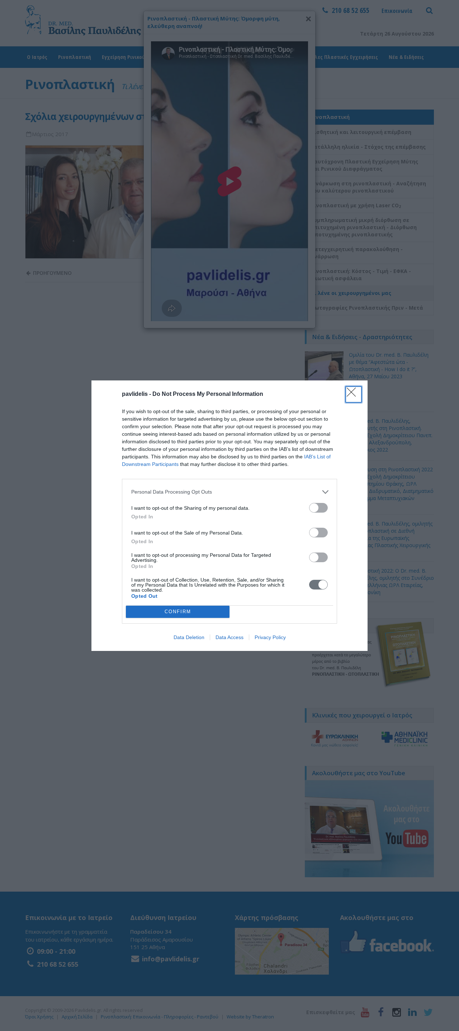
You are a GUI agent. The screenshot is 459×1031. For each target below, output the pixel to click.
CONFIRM (178, 611)
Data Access (229, 637)
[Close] (353, 394)
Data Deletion (189, 637)
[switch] (318, 508)
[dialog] (229, 515)
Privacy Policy (270, 637)
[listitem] (229, 492)
